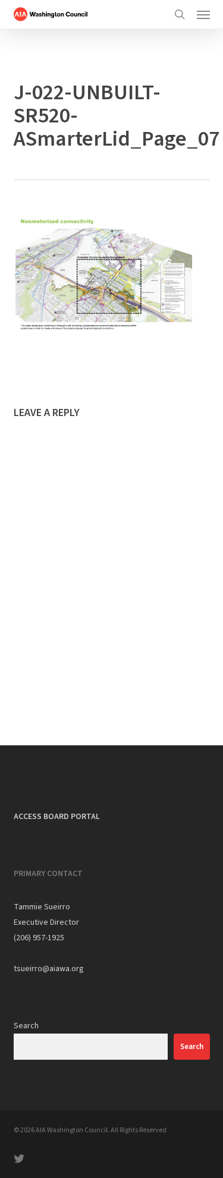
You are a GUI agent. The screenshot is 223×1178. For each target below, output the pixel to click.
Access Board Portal (57, 817)
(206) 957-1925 (39, 938)
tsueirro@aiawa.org (49, 969)
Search (26, 1026)
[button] (203, 14)
